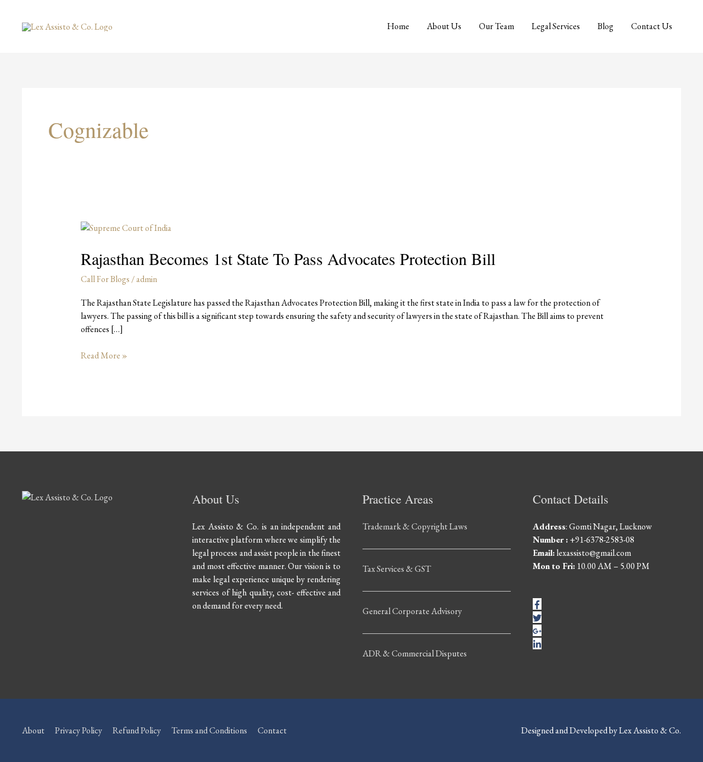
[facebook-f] (537, 604)
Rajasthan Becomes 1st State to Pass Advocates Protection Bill (288, 258)
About (33, 730)
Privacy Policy (78, 730)
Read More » (104, 355)
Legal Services (556, 26)
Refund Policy (137, 730)
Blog (605, 26)
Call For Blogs (105, 279)
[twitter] (537, 617)
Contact (272, 730)
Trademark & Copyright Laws (414, 526)
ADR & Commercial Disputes (414, 653)
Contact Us (651, 26)
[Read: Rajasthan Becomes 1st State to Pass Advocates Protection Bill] (126, 227)
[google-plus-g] (537, 630)
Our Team (496, 26)
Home (398, 26)
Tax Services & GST (396, 569)
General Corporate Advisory (412, 611)
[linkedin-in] (537, 643)
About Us (444, 26)
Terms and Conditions (209, 730)
